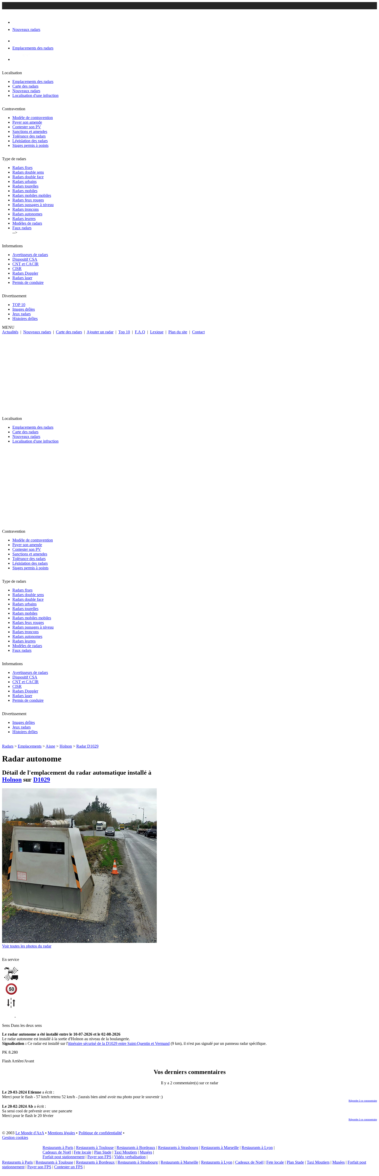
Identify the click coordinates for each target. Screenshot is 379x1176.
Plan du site (177, 332)
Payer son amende (27, 122)
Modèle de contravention (32, 117)
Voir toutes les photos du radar (26, 946)
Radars (7, 746)
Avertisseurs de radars (30, 254)
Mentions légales (61, 1133)
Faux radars (21, 228)
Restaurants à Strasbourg (178, 1147)
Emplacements (30, 746)
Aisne (50, 746)
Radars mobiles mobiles (31, 195)
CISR (17, 268)
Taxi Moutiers (125, 1152)
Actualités (10, 332)
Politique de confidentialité (100, 1133)
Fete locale (82, 1152)
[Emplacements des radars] (16, 41)
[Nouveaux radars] (16, 22)
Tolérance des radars (29, 136)
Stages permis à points (30, 145)
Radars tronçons (25, 209)
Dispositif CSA (24, 259)
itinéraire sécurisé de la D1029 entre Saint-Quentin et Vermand (119, 1043)
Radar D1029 (87, 746)
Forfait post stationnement (64, 1157)
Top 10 (124, 332)
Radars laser (22, 278)
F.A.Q (140, 332)
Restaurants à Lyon (257, 1147)
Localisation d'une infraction (35, 95)
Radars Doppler (25, 273)
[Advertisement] (189, 373)
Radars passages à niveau (33, 204)
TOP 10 (18, 304)
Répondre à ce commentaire (363, 1100)
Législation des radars (30, 141)
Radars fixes (22, 167)
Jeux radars (21, 314)
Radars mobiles (24, 191)
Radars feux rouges (28, 200)
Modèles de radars (27, 223)
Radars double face (28, 177)
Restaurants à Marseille (220, 1147)
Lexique (156, 332)
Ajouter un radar (100, 332)
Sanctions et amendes (29, 131)
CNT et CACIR (25, 264)
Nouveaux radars (26, 91)
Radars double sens (28, 172)
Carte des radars (25, 86)
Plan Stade (102, 1152)
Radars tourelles (25, 186)
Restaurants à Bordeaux (136, 1147)
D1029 (41, 779)
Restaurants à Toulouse (95, 1147)
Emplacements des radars (32, 81)
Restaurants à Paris (58, 1147)
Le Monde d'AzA (29, 1133)
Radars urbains (24, 181)
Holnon (66, 746)
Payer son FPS (99, 1157)
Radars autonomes (27, 214)
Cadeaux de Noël (57, 1152)
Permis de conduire (28, 282)
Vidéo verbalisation (130, 1157)
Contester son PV (26, 127)
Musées (146, 1152)
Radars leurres (24, 218)
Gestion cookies (15, 1137)
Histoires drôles (25, 318)
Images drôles (23, 309)
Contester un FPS (68, 1167)
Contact (198, 332)
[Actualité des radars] (25, 59)
